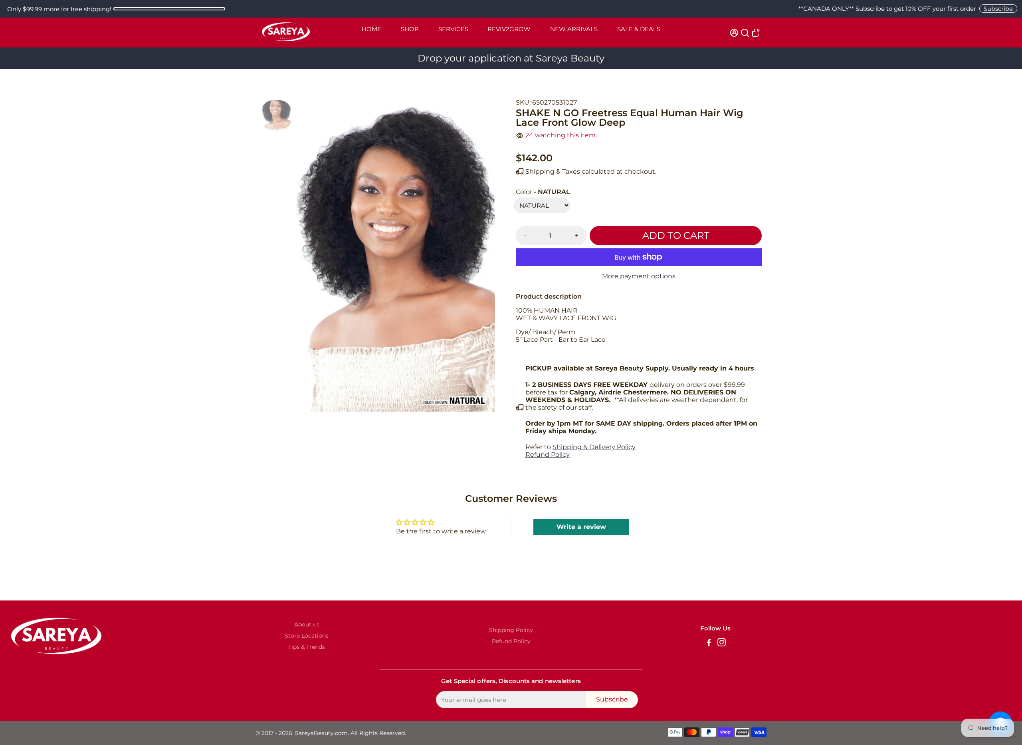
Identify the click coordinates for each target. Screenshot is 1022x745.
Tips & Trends (306, 647)
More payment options (638, 276)
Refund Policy (547, 454)
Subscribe (998, 8)
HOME (371, 29)
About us (306, 624)
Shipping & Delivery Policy (594, 447)
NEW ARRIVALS (574, 29)
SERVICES (453, 29)
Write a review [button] (581, 527)
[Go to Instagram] (722, 643)
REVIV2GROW (509, 29)
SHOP (410, 29)
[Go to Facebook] (709, 643)
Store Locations (307, 635)
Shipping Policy (511, 630)
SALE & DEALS (638, 29)
